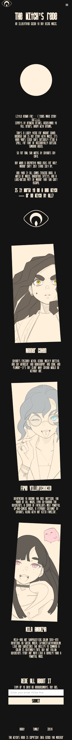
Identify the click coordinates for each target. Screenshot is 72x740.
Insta (49, 729)
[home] (6, 3)
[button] (67, 5)
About (22, 729)
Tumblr (36, 729)
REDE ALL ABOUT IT (36, 682)
